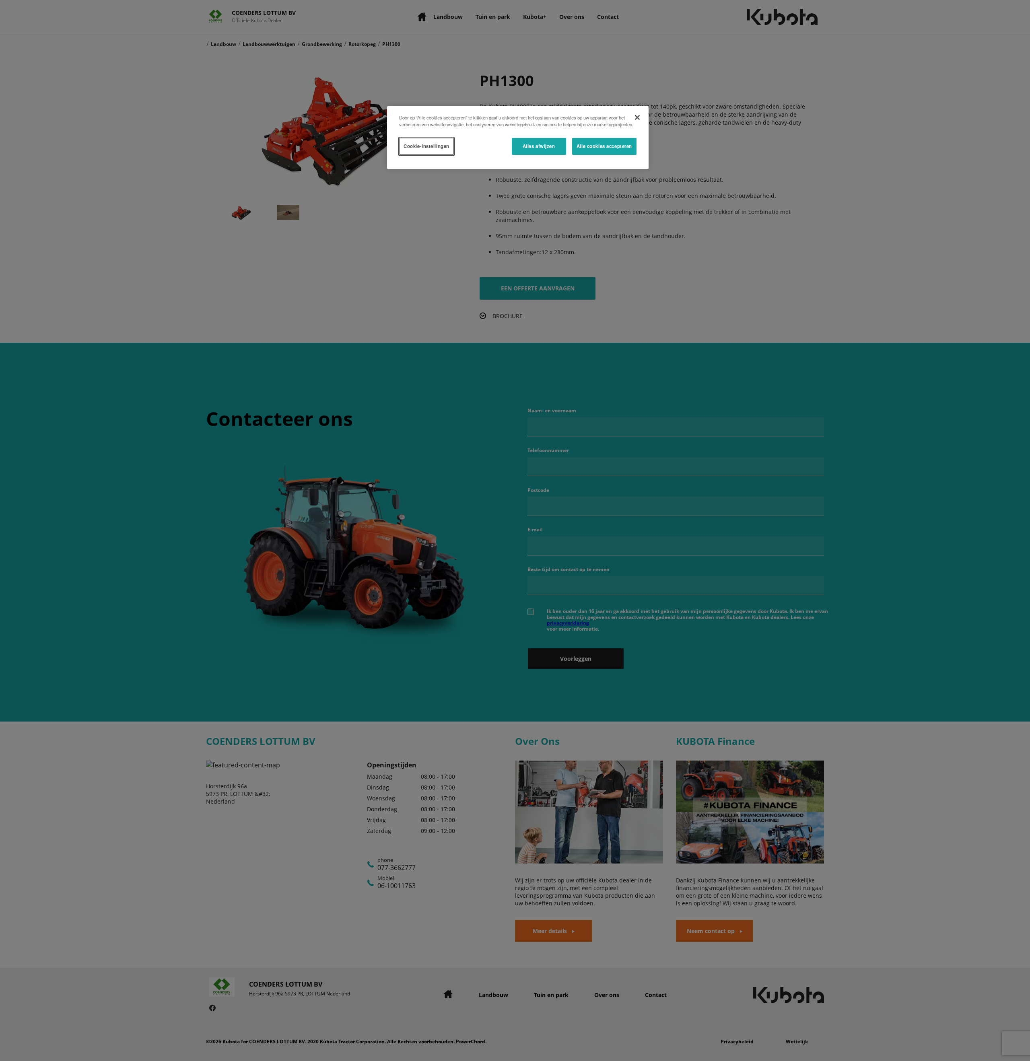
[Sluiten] (637, 117)
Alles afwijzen (539, 146)
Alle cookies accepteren (604, 146)
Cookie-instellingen (426, 146)
